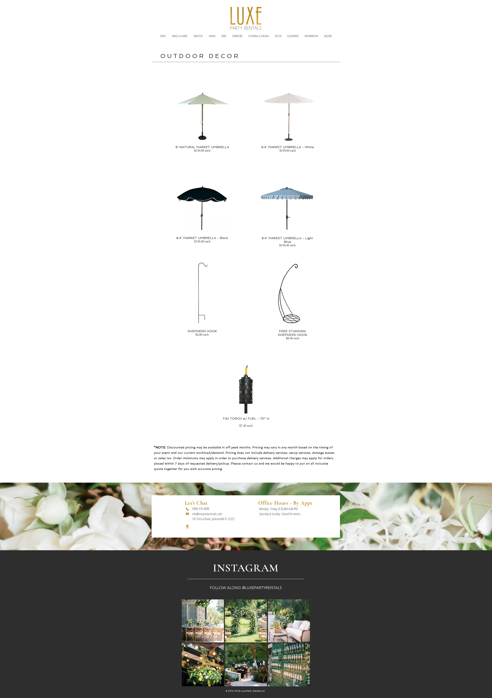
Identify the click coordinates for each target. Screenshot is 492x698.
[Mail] (187, 513)
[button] (163, 36)
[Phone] (187, 509)
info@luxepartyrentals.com (207, 513)
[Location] (187, 527)
